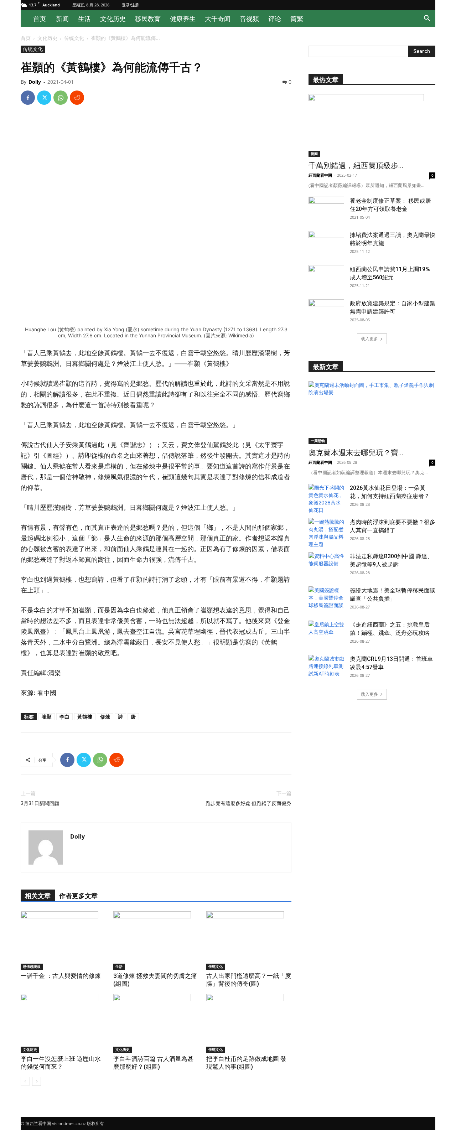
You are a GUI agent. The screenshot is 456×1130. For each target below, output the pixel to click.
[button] (426, 19)
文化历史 (113, 18)
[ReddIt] (77, 97)
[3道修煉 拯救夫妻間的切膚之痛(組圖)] (155, 940)
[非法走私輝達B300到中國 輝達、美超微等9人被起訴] (326, 564)
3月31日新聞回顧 (40, 803)
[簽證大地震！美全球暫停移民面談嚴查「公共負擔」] (326, 598)
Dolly (34, 81)
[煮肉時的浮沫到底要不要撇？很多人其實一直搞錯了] (326, 533)
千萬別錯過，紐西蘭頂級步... (356, 165)
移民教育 (148, 18)
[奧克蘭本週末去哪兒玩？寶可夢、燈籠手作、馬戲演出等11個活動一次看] (372, 412)
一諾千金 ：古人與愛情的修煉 (61, 975)
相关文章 (38, 896)
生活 (84, 18)
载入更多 (369, 339)
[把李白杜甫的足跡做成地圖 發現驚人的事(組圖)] (248, 1023)
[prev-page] (25, 1081)
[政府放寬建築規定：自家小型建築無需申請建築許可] (326, 311)
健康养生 (183, 18)
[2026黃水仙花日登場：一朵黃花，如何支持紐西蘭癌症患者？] (326, 499)
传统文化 (74, 38)
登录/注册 (130, 4)
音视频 (249, 18)
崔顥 (47, 716)
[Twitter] (44, 97)
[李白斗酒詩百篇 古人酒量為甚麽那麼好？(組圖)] (155, 1023)
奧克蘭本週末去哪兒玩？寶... (356, 453)
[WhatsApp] (60, 97)
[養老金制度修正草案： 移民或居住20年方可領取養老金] (326, 209)
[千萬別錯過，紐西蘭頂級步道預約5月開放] (372, 125)
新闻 (62, 18)
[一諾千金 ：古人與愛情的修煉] (63, 940)
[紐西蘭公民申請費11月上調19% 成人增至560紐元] (326, 277)
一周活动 (318, 440)
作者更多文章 (78, 896)
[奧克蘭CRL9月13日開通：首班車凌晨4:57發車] (326, 667)
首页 (39, 18)
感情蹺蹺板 (32, 966)
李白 (64, 716)
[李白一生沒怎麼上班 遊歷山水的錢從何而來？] (63, 1023)
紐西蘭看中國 (320, 175)
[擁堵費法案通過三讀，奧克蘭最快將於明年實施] (326, 243)
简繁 (296, 18)
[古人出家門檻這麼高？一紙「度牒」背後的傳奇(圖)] (248, 940)
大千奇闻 (217, 18)
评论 (274, 18)
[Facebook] (28, 97)
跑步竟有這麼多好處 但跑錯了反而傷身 (248, 803)
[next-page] (36, 1081)
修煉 (105, 716)
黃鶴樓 (84, 716)
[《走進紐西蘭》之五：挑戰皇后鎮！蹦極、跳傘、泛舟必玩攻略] (326, 633)
